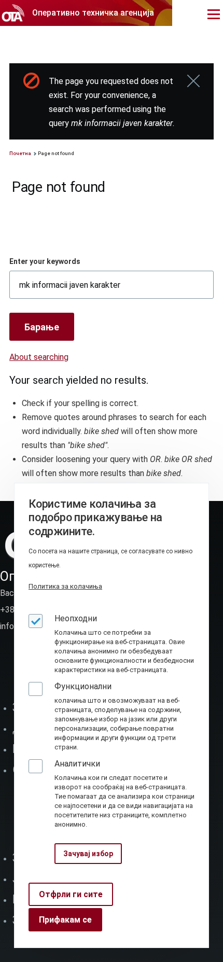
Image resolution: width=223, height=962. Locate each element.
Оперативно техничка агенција (93, 13)
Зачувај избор (88, 853)
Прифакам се (65, 920)
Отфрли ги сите (71, 894)
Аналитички (77, 764)
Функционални (83, 686)
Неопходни (75, 618)
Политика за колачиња (65, 586)
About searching (38, 357)
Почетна (20, 153)
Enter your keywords (44, 261)
